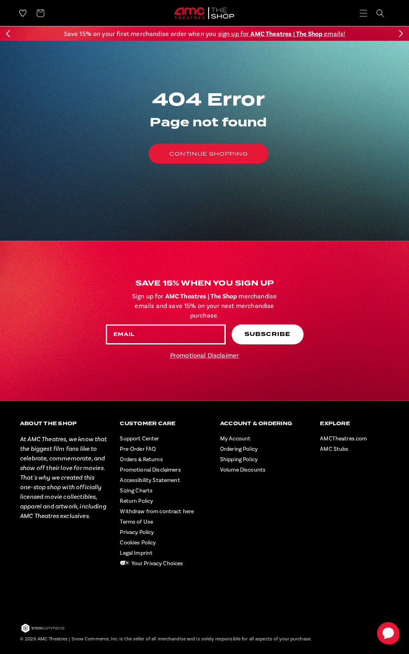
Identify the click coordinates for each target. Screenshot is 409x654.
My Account (235, 439)
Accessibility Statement (150, 480)
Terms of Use (136, 522)
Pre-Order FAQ (138, 449)
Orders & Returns (141, 459)
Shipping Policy (239, 459)
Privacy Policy (137, 532)
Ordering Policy (239, 449)
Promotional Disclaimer (204, 356)
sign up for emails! (281, 34)
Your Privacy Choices (156, 563)
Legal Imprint (136, 553)
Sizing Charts (136, 490)
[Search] (380, 13)
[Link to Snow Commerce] (43, 632)
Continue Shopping (208, 153)
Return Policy (136, 501)
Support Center (139, 439)
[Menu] (363, 13)
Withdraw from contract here (157, 511)
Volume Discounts (243, 470)
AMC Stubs (334, 449)
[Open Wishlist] (23, 13)
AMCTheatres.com (343, 439)
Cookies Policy (138, 542)
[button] (8, 34)
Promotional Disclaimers (150, 470)
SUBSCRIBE (267, 334)
